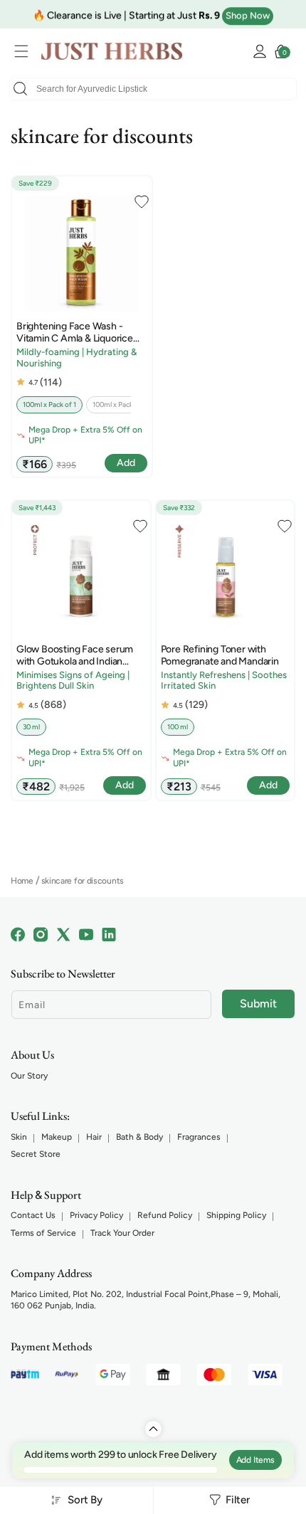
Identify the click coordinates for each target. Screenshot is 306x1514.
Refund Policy (164, 1215)
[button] (25, 51)
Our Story (29, 1076)
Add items (255, 1460)
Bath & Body (139, 1137)
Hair (94, 1137)
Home (22, 881)
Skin (19, 1137)
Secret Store (35, 1154)
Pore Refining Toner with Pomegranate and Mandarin (220, 655)
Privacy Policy (96, 1215)
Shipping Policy (236, 1215)
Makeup (56, 1137)
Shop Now (248, 14)
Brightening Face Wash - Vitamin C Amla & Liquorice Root (74, 333)
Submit (258, 1003)
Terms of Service (43, 1233)
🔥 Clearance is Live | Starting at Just (126, 14)
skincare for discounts (82, 881)
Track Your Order (122, 1233)
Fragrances (199, 1137)
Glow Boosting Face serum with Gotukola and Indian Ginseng (74, 656)
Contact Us (33, 1215)
